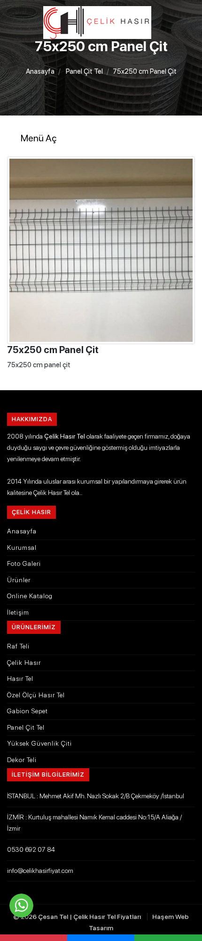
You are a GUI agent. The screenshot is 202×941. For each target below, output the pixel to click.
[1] (101, 49)
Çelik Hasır (24, 662)
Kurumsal (22, 547)
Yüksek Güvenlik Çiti (39, 743)
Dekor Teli (22, 760)
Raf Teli (18, 646)
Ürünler (19, 580)
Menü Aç (38, 138)
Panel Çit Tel (84, 71)
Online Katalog (30, 596)
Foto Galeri (24, 563)
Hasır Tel (20, 678)
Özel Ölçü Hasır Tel (36, 695)
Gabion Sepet (27, 711)
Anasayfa (40, 71)
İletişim (18, 612)
